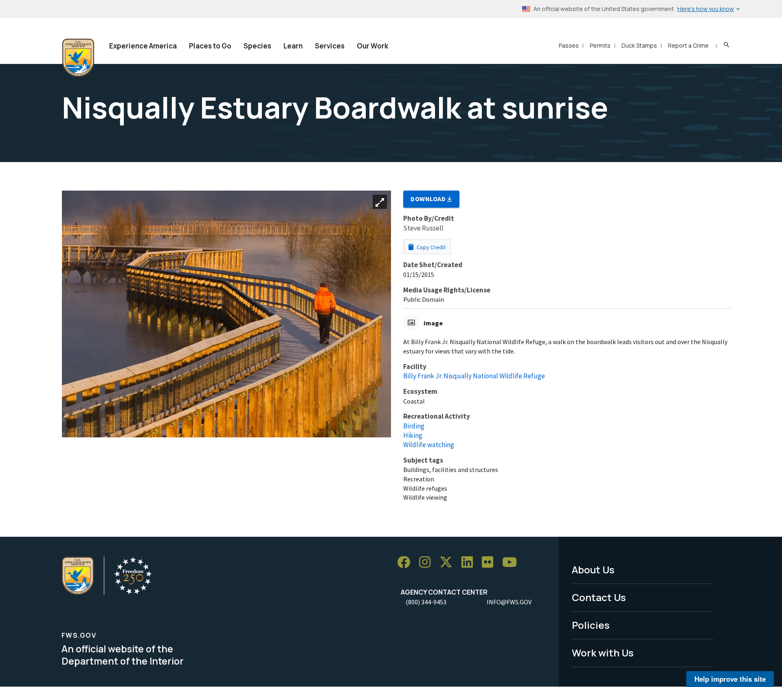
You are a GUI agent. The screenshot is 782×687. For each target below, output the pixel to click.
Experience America (143, 45)
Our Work (372, 45)
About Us (593, 569)
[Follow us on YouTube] (512, 562)
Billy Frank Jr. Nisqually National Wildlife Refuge (474, 375)
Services (330, 45)
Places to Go (210, 45)
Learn (293, 45)
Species (257, 45)
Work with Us (603, 652)
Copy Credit (430, 247)
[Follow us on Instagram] (427, 562)
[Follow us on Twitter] (448, 562)
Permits (600, 45)
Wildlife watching (428, 444)
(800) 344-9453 (426, 602)
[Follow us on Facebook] (406, 562)
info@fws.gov (509, 602)
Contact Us (599, 597)
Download (429, 199)
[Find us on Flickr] (490, 562)
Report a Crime (688, 45)
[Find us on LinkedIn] (470, 562)
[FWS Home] (78, 57)
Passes (569, 45)
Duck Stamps (639, 45)
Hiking (412, 435)
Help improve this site (730, 679)
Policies (591, 625)
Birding (413, 425)
